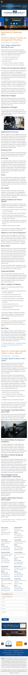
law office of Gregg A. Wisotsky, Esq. (9, 515)
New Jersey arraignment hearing (12, 344)
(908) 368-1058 (4, 572)
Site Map (16, 673)
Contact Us (19, 654)
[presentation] (2, 644)
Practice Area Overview (7, 652)
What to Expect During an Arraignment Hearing (13, 39)
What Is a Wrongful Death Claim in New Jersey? (13, 352)
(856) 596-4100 (4, 586)
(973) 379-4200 (17, 534)
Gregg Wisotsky (16, 650)
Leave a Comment (15, 42)
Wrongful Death (11, 519)
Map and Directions (5, 534)
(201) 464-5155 (4, 558)
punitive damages (5, 495)
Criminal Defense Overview (18, 652)
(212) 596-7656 (17, 572)
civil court (23, 519)
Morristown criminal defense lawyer (13, 334)
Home (5, 650)
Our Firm (10, 650)
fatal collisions (12, 521)
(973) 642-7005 (4, 546)
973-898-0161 (17, 20)
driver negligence (4, 521)
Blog (21, 650)
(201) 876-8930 (17, 560)
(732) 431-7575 (17, 546)
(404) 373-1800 (17, 586)
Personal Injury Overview (10, 654)
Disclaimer (12, 673)
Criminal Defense (11, 343)
